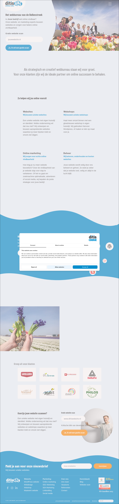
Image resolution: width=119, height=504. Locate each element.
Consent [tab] (32, 245)
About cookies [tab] (59, 245)
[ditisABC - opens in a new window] (93, 238)
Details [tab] (86, 245)
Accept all (85, 267)
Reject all (34, 267)
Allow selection (59, 267)
